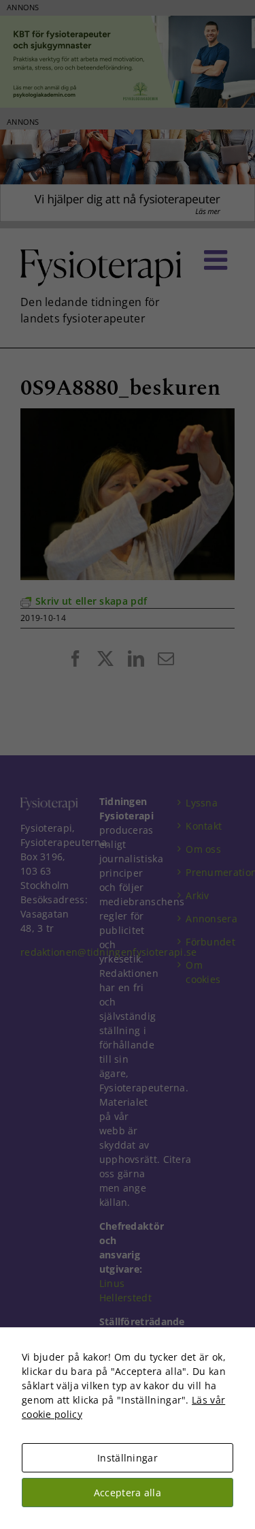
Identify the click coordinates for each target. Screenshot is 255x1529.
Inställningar (127, 1457)
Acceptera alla (127, 1492)
